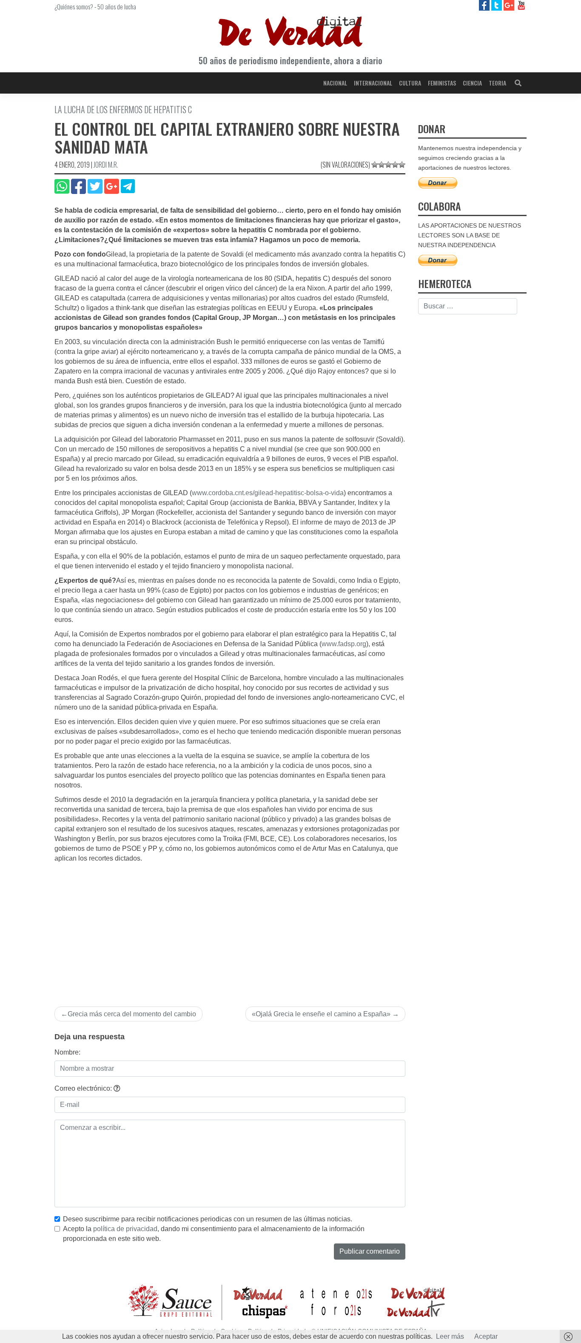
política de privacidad (125, 1228)
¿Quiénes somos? (73, 6)
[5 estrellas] (402, 164)
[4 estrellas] (395, 164)
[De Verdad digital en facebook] (485, 5)
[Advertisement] (229, 927)
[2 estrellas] (381, 164)
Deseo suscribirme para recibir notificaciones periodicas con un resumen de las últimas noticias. (207, 1219)
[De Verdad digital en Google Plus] (510, 5)
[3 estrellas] (388, 164)
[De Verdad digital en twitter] (497, 5)
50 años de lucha (116, 6)
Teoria (497, 82)
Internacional (373, 82)
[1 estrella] (374, 164)
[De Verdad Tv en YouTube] (521, 5)
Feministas (442, 82)
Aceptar (486, 1336)
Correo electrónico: (84, 1088)
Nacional (335, 82)
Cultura (410, 82)
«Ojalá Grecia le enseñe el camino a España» (321, 1014)
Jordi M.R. (106, 165)
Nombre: (67, 1052)
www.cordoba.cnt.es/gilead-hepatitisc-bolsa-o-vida (268, 492)
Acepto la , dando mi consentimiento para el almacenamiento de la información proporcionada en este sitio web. (214, 1233)
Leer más (450, 1336)
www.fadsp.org (344, 643)
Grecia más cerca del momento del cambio (132, 1014)
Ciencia (472, 82)
